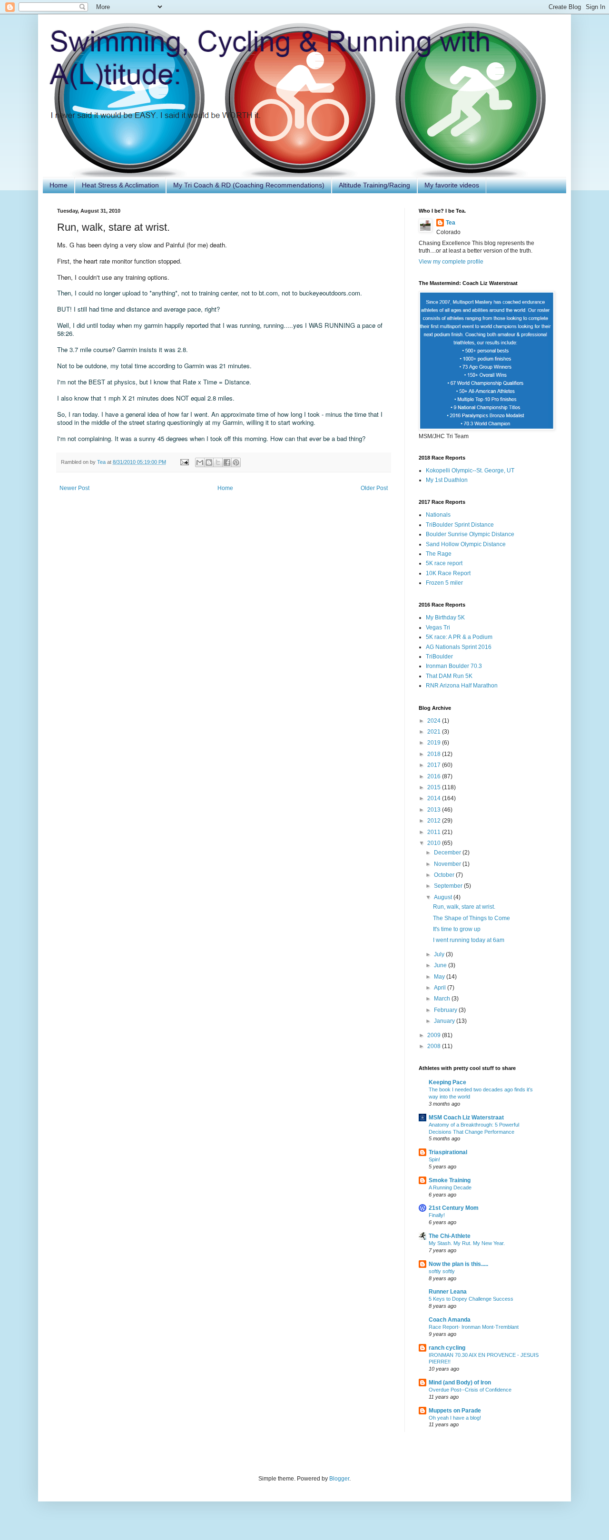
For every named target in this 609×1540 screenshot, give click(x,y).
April (440, 987)
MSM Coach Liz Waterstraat (466, 1117)
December (448, 852)
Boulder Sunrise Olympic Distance (470, 534)
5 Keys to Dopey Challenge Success (471, 1299)
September (449, 886)
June (441, 965)
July (440, 954)
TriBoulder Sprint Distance (460, 524)
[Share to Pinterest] (236, 462)
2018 (434, 754)
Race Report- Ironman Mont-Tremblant (474, 1327)
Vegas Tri (438, 627)
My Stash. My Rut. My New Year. (467, 1243)
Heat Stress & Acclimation (120, 185)
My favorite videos (451, 185)
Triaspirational (448, 1152)
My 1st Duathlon (447, 480)
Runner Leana (448, 1291)
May (440, 976)
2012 (434, 820)
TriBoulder (439, 656)
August (443, 897)
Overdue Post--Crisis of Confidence (470, 1390)
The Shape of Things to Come (471, 918)
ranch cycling (447, 1347)
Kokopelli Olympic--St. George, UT (470, 470)
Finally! (437, 1215)
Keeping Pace (447, 1082)
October (445, 875)
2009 (434, 1035)
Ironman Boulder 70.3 (454, 666)
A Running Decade (450, 1187)
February (446, 1010)
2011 (434, 832)
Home (58, 185)
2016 (434, 776)
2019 (434, 742)
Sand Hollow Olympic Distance (466, 544)
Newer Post (74, 488)
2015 (434, 787)
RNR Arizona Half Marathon (462, 685)
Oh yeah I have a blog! (455, 1418)
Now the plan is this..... (458, 1264)
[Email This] (200, 462)
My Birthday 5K (445, 617)
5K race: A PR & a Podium (459, 637)
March (443, 998)
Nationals (438, 514)
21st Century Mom (454, 1208)
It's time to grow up (457, 929)
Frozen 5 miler (444, 582)
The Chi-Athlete (450, 1236)
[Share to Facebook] (227, 462)
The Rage (439, 553)
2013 (434, 809)
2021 (434, 731)
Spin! (434, 1159)
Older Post (374, 488)
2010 (434, 843)
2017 (434, 765)
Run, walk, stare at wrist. (464, 906)
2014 (434, 798)
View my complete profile (451, 261)
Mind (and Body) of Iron (460, 1382)
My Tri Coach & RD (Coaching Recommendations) (248, 185)
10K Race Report (448, 573)
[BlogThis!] (209, 462)
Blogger (339, 1478)
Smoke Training (450, 1180)
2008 (434, 1046)
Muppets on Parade (455, 1410)
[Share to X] (218, 462)
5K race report (444, 563)
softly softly (442, 1271)
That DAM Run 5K (449, 676)
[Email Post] (184, 462)
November (448, 864)
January (445, 1021)
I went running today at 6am (468, 940)
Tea (450, 222)
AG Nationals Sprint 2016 (458, 647)
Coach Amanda (450, 1319)
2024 (434, 720)
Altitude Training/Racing (374, 185)
